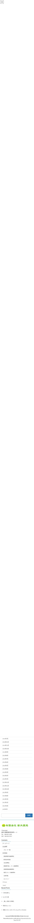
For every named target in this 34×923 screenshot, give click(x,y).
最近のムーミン (7, 905)
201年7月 (5, 809)
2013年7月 (5, 799)
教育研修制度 (7, 859)
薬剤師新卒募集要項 (9, 856)
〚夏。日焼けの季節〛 (8, 901)
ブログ (4, 885)
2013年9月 (5, 792)
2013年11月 (6, 785)
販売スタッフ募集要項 (9, 872)
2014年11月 (6, 745)
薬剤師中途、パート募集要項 (11, 866)
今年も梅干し (6, 892)
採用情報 (5, 853)
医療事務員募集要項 (9, 869)
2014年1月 (5, 779)
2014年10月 (6, 748)
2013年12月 (6, 782)
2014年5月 (5, 765)
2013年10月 (6, 789)
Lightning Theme (20, 918)
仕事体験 (6, 875)
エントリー (6, 879)
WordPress (11, 918)
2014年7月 (5, 758)
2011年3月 (5, 806)
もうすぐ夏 (6, 897)
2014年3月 (5, 772)
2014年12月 (6, 742)
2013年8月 (5, 795)
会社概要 (5, 846)
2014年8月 (5, 755)
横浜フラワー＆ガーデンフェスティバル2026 (14, 910)
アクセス (5, 882)
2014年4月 (5, 769)
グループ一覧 (7, 850)
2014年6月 (5, 762)
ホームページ (6, 843)
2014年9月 (5, 752)
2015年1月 (5, 738)
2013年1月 (5, 802)
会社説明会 (6, 862)
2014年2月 (5, 775)
